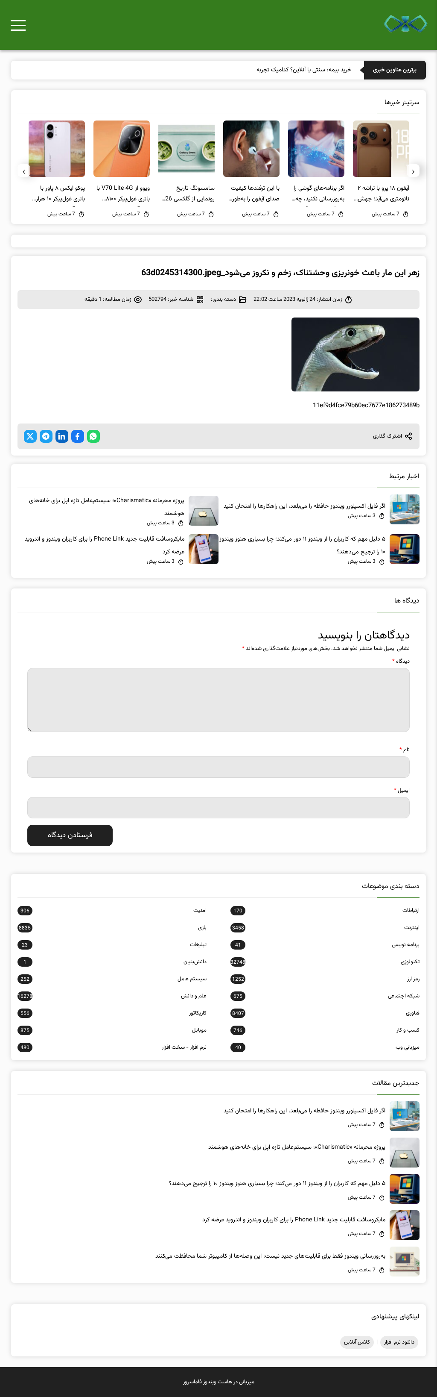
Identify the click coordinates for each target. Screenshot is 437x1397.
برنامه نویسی (327, 945)
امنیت (113, 910)
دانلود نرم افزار (399, 1342)
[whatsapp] (93, 436)
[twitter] (30, 436)
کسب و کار (326, 1030)
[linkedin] (61, 436)
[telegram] (46, 436)
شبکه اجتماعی (326, 996)
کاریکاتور (113, 1013)
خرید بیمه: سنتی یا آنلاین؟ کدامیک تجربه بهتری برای (291, 70)
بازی (113, 927)
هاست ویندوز (217, 1382)
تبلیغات (114, 945)
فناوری (326, 1013)
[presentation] (413, 170)
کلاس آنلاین (357, 1342)
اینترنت (326, 927)
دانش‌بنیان (115, 962)
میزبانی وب (327, 1047)
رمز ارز (326, 979)
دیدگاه (401, 661)
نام (404, 750)
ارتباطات (326, 910)
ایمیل (402, 790)
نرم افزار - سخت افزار (113, 1047)
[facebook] (77, 436)
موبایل (113, 1030)
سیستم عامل (113, 979)
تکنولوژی (325, 962)
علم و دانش (112, 996)
